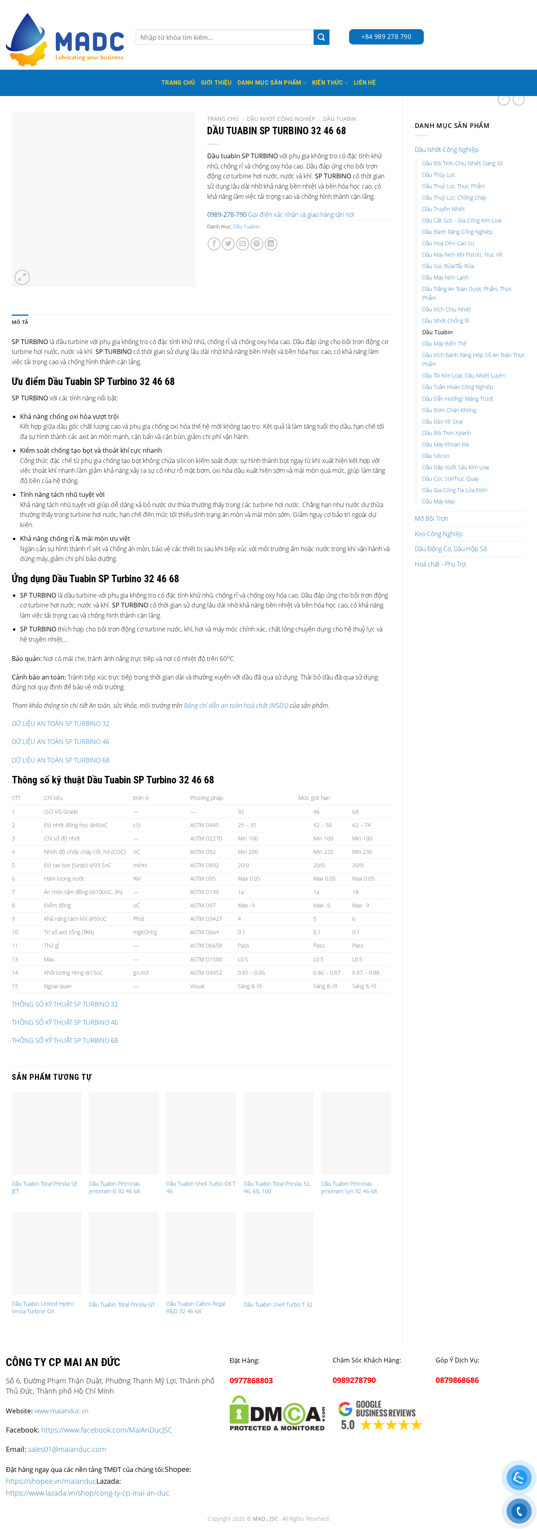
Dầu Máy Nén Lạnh (445, 277)
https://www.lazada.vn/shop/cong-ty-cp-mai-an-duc (87, 1493)
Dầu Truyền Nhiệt (443, 209)
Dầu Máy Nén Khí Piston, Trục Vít (462, 254)
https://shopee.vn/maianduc (51, 1481)
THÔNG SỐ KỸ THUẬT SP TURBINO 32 (65, 1004)
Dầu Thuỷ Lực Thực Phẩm (453, 186)
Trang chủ (223, 118)
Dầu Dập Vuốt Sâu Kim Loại (455, 467)
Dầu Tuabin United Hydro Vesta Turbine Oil (43, 1307)
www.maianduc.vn (61, 1410)
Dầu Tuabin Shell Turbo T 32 (278, 1304)
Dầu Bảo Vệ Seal (442, 421)
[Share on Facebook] (214, 243)
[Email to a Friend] (242, 243)
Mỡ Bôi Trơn (431, 518)
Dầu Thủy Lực (439, 174)
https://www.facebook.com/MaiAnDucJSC (106, 1430)
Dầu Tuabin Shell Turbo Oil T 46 (200, 1187)
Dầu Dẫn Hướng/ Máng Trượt (457, 398)
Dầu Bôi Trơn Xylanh (446, 433)
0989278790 (354, 1380)
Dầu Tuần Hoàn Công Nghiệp (457, 387)
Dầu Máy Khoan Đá (445, 444)
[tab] (20, 322)
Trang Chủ (178, 83)
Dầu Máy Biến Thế (444, 343)
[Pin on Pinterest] (256, 243)
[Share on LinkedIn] (271, 243)
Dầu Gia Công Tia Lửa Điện (454, 490)
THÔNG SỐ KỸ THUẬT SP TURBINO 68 (65, 1040)
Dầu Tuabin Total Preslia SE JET (44, 1187)
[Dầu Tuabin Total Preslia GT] (123, 1253)
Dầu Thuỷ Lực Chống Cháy (454, 197)
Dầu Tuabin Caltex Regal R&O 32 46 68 (195, 1307)
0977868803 (251, 1380)
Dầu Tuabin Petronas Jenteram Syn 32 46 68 (349, 1187)
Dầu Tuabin (437, 332)
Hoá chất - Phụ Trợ (440, 564)
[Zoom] (22, 277)
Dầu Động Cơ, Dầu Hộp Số (451, 548)
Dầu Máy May (438, 501)
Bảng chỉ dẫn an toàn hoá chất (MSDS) (236, 705)
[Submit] (321, 37)
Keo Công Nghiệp (439, 533)
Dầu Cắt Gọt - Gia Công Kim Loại (462, 220)
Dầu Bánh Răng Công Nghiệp (457, 231)
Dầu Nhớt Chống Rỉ (445, 320)
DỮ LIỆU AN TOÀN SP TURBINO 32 (60, 723)
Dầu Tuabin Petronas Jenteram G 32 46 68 (114, 1187)
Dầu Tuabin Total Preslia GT (122, 1304)
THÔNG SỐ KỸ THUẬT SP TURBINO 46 (65, 1022)
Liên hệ (365, 83)
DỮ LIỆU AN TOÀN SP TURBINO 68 (60, 760)
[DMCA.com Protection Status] (277, 1411)
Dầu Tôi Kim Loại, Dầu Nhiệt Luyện (464, 375)
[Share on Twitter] (228, 243)
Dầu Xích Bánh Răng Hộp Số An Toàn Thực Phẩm (473, 359)
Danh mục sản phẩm (269, 83)
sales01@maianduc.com (67, 1449)
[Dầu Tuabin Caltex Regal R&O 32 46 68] (201, 1253)
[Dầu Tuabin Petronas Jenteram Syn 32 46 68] (356, 1133)
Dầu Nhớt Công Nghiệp (447, 149)
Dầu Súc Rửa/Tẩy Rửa (448, 266)
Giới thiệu (216, 83)
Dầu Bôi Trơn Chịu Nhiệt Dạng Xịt (462, 163)
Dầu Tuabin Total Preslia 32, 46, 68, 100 (277, 1187)
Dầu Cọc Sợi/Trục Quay (450, 478)
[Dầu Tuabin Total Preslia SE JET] (46, 1133)
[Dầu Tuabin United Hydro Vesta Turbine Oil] (46, 1253)
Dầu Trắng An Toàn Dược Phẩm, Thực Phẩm (467, 293)
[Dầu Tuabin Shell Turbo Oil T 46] (201, 1133)
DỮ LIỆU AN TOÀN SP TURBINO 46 (60, 741)
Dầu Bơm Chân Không (449, 410)
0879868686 (457, 1380)
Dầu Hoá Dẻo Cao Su (448, 243)
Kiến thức (327, 83)
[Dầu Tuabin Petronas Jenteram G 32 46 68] (123, 1133)
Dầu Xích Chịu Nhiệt (446, 309)
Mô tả (20, 322)
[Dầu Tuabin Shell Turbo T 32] (278, 1253)
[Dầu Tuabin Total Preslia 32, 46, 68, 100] (278, 1133)
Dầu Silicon (435, 455)
